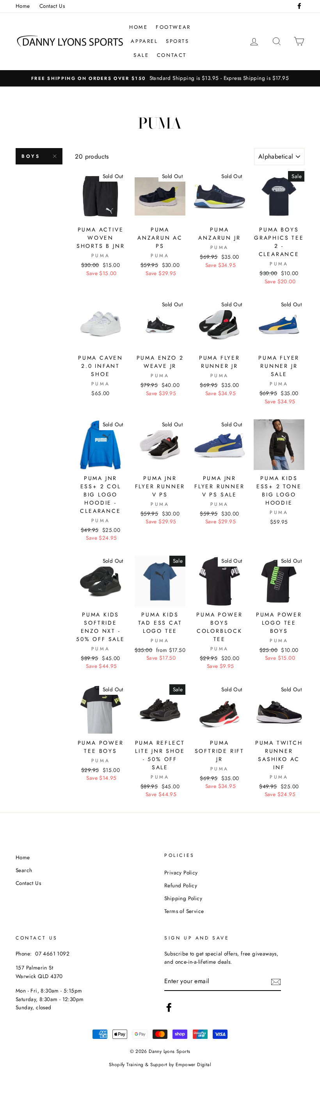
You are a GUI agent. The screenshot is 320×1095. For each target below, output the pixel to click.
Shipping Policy (183, 898)
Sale (141, 55)
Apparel (144, 41)
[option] (160, 78)
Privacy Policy (181, 872)
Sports (177, 41)
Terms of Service (184, 911)
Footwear (173, 27)
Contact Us (52, 6)
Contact (172, 55)
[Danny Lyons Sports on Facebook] (169, 1007)
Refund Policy (180, 885)
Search (24, 870)
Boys (30, 156)
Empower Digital (193, 1064)
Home (23, 6)
